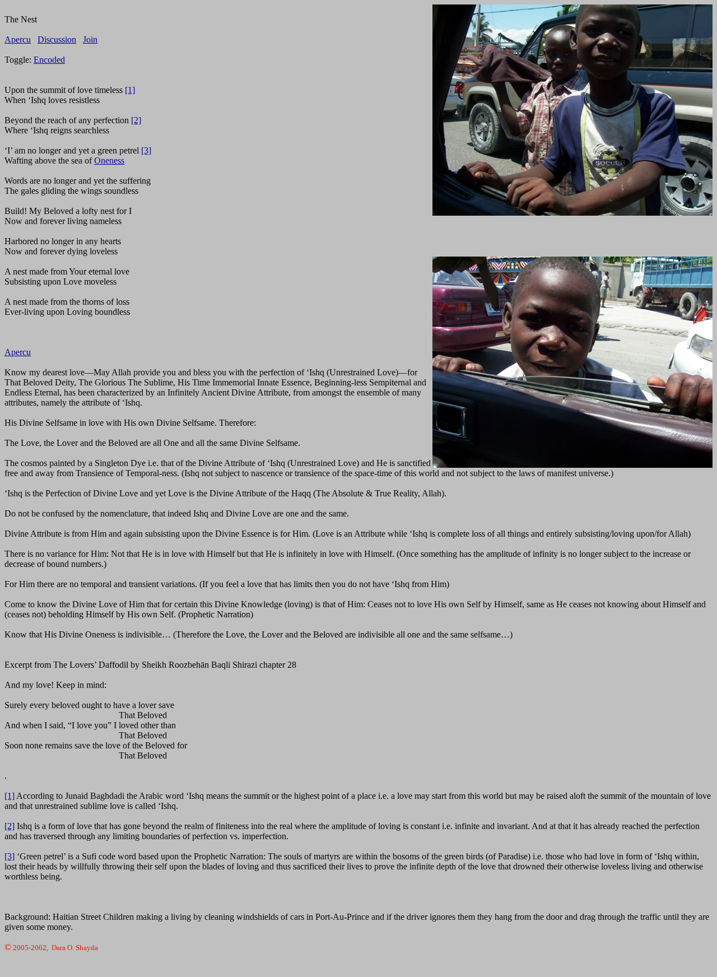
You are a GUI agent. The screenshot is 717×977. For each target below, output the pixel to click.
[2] (136, 120)
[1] (130, 90)
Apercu (17, 39)
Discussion (57, 39)
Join (90, 39)
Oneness (109, 160)
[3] (146, 150)
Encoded (49, 59)
